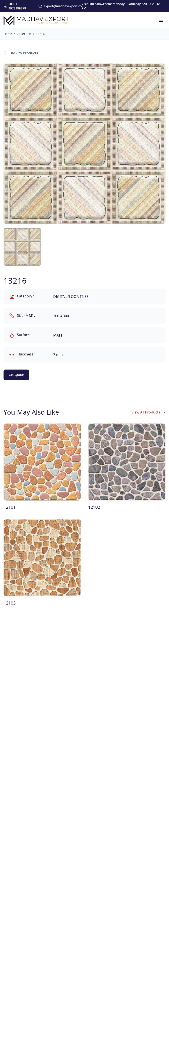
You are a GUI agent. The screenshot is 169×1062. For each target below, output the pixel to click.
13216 (40, 34)
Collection (24, 34)
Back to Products (24, 53)
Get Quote (16, 375)
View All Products (145, 412)
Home (8, 34)
